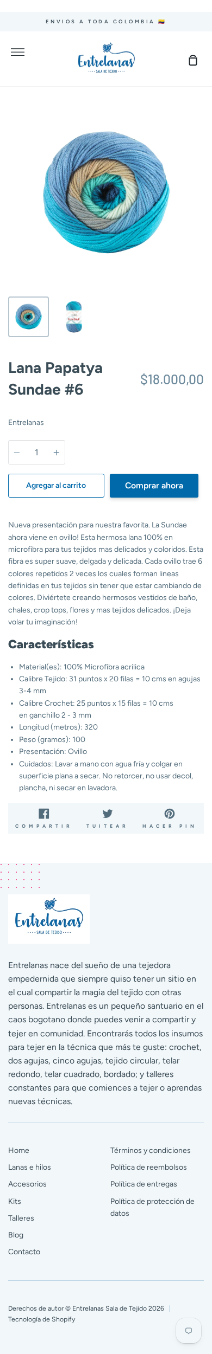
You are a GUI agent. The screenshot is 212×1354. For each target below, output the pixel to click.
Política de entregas (143, 1184)
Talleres (21, 1218)
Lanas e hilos (29, 1167)
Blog (15, 1235)
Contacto (24, 1251)
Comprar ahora (154, 485)
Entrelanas (26, 422)
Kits (14, 1201)
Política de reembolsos (148, 1167)
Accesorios (27, 1184)
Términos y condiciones (150, 1150)
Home (18, 1150)
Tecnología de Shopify (41, 1319)
